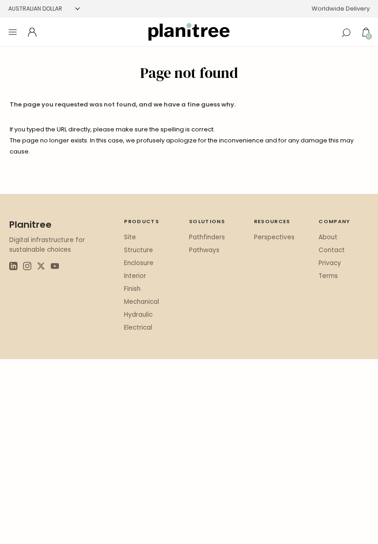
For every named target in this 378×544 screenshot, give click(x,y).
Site (130, 237)
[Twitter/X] (41, 267)
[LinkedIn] (13, 267)
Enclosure (139, 263)
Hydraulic (138, 314)
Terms (328, 276)
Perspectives (274, 237)
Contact (332, 250)
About (328, 237)
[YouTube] (55, 267)
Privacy (330, 263)
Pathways (204, 250)
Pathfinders (207, 237)
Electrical (138, 327)
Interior (135, 276)
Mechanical (141, 301)
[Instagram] (27, 267)
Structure (138, 250)
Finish (132, 288)
